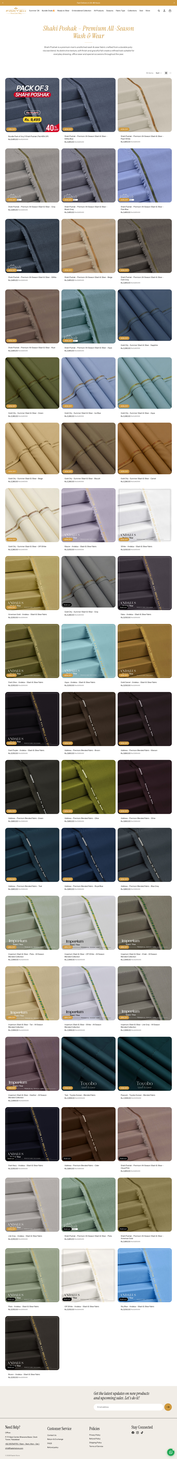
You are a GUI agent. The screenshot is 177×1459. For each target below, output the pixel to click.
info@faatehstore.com (14, 1448)
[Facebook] (132, 1432)
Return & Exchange (55, 1439)
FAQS (49, 1443)
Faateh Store (15, 1455)
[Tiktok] (142, 1432)
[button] (159, 73)
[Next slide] (174, 3)
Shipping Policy (95, 1442)
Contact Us (51, 1435)
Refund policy (52, 1447)
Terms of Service (96, 1446)
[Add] (167, 337)
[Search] (159, 11)
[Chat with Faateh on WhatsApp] (170, 1452)
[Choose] (111, 128)
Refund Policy (94, 1439)
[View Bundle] (55, 128)
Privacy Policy (94, 1435)
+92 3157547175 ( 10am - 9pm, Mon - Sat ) (22, 1444)
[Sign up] (168, 1407)
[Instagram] (137, 1432)
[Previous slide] (3, 3)
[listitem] (147, 10)
